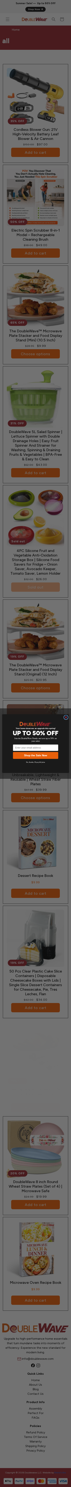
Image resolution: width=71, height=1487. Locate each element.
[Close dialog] (66, 717)
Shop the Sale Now (35, 755)
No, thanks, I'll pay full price (35, 762)
